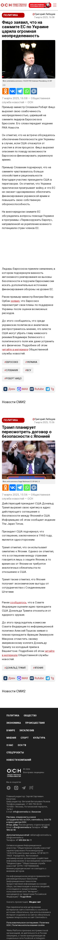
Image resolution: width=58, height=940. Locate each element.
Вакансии (36, 812)
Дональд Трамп (16, 668)
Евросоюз (12, 362)
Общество (30, 715)
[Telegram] (19, 91)
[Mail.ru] (34, 91)
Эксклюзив (26, 730)
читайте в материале (15, 349)
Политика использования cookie (28, 925)
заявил (15, 300)
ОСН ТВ (22, 745)
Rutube (39, 389)
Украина (32, 362)
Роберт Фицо (14, 378)
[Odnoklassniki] (5, 91)
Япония (39, 668)
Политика (12, 715)
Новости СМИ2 (13, 402)
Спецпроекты (15, 752)
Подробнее (25, 896)
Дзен (11, 389)
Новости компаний (18, 760)
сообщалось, (18, 602)
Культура (39, 738)
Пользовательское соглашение (22, 922)
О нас (9, 745)
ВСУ (29, 370)
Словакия (12, 370)
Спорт (25, 738)
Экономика (13, 723)
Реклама (12, 237)
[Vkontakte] (12, 91)
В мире (10, 730)
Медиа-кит (35, 902)
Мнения (11, 738)
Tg (52, 389)
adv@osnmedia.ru (14, 837)
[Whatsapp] (27, 91)
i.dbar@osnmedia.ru (21, 827)
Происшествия (35, 723)
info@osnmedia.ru (21, 812)
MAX (25, 389)
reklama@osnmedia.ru (40, 835)
